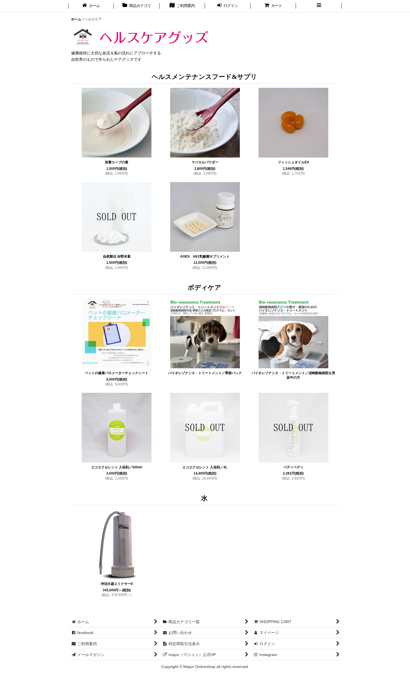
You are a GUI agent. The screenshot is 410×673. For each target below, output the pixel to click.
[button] (318, 6)
